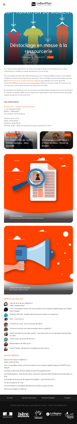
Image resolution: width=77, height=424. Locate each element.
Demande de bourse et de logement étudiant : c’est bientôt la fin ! (29, 379)
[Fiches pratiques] (38, 188)
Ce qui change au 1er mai (13, 383)
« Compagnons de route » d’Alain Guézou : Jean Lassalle (19, 142)
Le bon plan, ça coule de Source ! (22, 339)
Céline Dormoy (27, 57)
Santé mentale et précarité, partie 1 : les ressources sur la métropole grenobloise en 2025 (40, 334)
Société (50, 57)
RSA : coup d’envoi (17, 319)
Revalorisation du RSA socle (20, 343)
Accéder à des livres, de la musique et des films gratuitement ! (27, 371)
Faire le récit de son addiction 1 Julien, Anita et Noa (21, 304)
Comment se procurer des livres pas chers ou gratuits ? (31, 328)
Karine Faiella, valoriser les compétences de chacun (29, 348)
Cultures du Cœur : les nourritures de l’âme (26, 324)
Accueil (9, 398)
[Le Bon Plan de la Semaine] (38, 260)
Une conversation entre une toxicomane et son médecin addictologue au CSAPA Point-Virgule (40, 310)
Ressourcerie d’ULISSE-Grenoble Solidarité (24, 81)
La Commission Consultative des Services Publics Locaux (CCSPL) (29, 386)
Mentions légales (48, 398)
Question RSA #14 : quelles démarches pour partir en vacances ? (34, 314)
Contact (67, 398)
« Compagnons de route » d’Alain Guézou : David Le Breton (55, 142)
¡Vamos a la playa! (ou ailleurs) (15, 389)
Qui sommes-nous (29, 398)
